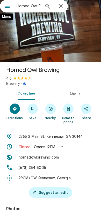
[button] (50, 147)
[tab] (25, 93)
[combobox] (28, 6)
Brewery (13, 83)
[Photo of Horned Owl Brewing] (50, 31)
